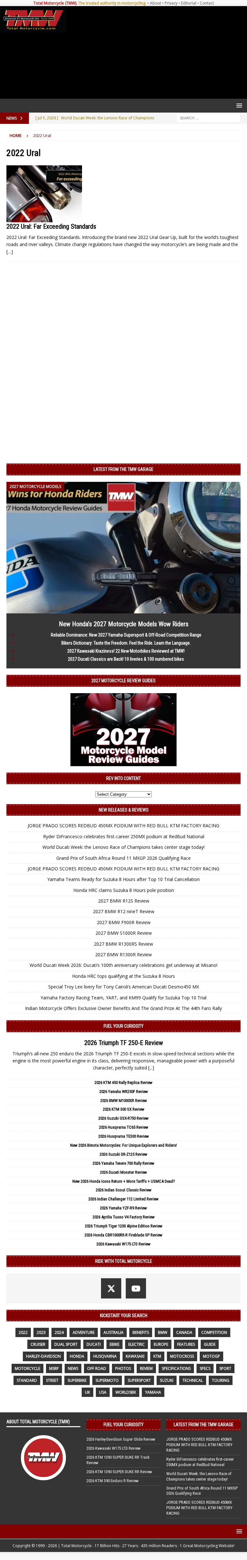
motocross (182, 1356)
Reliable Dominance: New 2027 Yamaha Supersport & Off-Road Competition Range (126, 635)
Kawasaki (135, 1356)
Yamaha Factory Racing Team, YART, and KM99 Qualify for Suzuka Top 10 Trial (123, 998)
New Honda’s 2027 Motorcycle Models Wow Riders (123, 624)
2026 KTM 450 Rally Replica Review (123, 1082)
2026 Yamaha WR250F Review (123, 1091)
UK (87, 1392)
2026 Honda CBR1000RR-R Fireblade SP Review (123, 1235)
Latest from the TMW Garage (123, 469)
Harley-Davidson (43, 1356)
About (155, 3)
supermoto (107, 1380)
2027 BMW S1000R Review (124, 933)
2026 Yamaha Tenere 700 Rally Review (123, 1163)
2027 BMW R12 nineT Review (123, 911)
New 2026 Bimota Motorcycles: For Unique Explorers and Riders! (123, 1145)
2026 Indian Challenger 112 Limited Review (123, 1199)
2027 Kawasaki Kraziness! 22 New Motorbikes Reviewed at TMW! (126, 651)
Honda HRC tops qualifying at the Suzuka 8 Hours (123, 976)
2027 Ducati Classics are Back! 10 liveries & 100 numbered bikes (126, 659)
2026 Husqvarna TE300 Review (123, 1136)
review (146, 1368)
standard (27, 1380)
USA (102, 1392)
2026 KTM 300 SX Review (123, 1109)
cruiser (38, 1344)
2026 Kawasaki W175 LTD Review (123, 1244)
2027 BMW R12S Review (123, 901)
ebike (114, 1344)
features (186, 1344)
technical (192, 1380)
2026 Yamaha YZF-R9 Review (123, 1208)
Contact (207, 3)
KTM (157, 1356)
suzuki (166, 1380)
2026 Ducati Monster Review (123, 1172)
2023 (41, 1332)
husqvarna (105, 1356)
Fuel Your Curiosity (123, 1026)
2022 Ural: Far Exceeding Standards (51, 226)
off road (96, 1368)
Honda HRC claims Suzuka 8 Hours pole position (123, 890)
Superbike (77, 1380)
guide (209, 1344)
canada (184, 1332)
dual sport (66, 1344)
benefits (141, 1332)
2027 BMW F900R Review (124, 922)
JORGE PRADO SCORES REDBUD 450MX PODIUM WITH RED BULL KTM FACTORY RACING (123, 825)
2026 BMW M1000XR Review (123, 1100)
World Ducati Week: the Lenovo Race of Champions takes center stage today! (123, 847)
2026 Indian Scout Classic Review (123, 1190)
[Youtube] (136, 1288)
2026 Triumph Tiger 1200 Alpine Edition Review (123, 1226)
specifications (176, 1368)
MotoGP (211, 1356)
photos (123, 1368)
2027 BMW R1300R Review (123, 954)
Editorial (188, 3)
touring (220, 1380)
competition (214, 1332)
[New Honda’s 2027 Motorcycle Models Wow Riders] (123, 609)
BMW (162, 1332)
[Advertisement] (155, 52)
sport (225, 1368)
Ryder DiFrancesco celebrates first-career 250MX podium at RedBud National (123, 836)
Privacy (171, 3)
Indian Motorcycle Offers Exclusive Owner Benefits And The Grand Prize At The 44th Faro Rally (123, 1008)
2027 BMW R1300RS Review (123, 944)
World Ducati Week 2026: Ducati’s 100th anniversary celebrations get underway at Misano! (123, 965)
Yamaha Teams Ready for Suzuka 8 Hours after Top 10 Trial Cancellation (123, 879)
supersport (139, 1380)
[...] (151, 1068)
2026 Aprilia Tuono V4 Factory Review (124, 1217)
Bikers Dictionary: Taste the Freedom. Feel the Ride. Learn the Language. (126, 643)
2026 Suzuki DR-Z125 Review (123, 1154)
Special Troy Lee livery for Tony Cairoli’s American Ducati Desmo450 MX (123, 987)
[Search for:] (208, 118)
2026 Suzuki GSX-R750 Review (123, 1118)
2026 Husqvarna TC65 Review (123, 1127)
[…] (9, 252)
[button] (238, 105)
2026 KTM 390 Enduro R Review (113, 1480)
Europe (161, 1344)
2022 (23, 1332)
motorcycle (27, 1368)
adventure (84, 1332)
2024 (59, 1332)
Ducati (94, 1344)
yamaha (153, 1392)
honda (77, 1356)
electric (136, 1344)
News (73, 1368)
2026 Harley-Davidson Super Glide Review (121, 1439)
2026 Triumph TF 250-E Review (123, 1043)
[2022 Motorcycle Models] (44, 193)
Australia (114, 1332)
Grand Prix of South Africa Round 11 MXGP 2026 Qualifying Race (123, 858)
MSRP (54, 1368)
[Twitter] (111, 1288)
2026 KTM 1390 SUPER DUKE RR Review (119, 1471)
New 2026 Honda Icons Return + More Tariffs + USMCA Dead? (123, 1181)
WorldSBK (125, 1392)
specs (205, 1368)
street (52, 1380)
